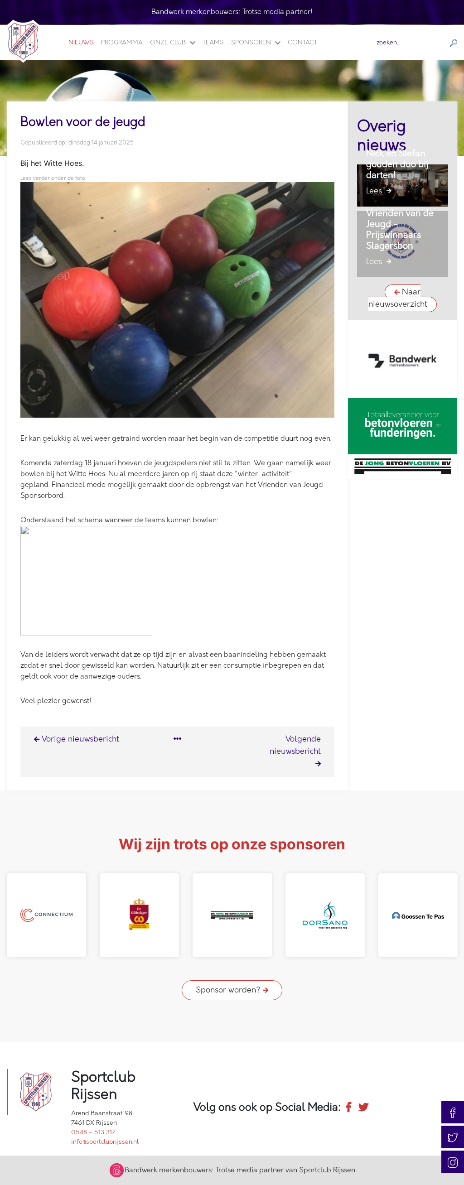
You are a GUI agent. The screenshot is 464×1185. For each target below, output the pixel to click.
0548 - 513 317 (93, 1132)
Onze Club (169, 42)
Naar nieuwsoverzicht (397, 298)
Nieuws (81, 42)
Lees (375, 191)
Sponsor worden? (229, 990)
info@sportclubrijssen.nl (105, 1142)
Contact (302, 42)
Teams (213, 42)
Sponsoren (252, 42)
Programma (122, 42)
